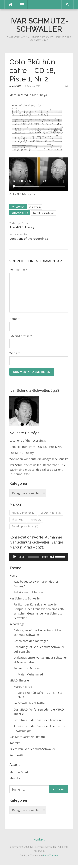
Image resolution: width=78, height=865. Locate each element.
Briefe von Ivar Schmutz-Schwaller (32, 749)
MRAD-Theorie (19, 680)
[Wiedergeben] (15, 557)
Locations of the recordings (28, 238)
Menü (20, 4)
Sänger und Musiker (27, 668)
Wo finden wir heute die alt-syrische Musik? (38, 459)
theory (35, 519)
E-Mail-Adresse (20, 336)
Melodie (14, 778)
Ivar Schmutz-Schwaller (39, 24)
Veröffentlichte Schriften (30, 703)
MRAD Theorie (50, 512)
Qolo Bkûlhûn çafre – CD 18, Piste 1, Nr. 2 (36, 447)
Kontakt (14, 743)
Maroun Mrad (23, 687)
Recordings (16, 624)
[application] (38, 557)
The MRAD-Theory (21, 227)
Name (14, 319)
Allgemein (35, 207)
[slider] (60, 556)
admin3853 (15, 86)
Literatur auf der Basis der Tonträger (38, 720)
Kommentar (18, 269)
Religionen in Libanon (28, 592)
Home (13, 575)
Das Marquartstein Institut (27, 737)
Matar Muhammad (30, 674)
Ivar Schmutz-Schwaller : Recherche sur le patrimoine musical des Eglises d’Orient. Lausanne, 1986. (37, 469)
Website (14, 353)
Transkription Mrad (43, 213)
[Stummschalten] (52, 557)
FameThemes (50, 855)
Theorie (18, 519)
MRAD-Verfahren (23, 512)
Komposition (17, 755)
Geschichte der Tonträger (31, 641)
